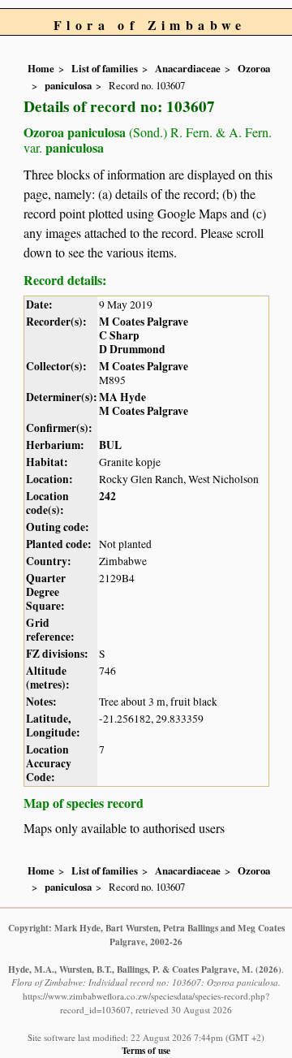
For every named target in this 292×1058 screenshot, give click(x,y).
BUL (110, 445)
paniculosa (68, 85)
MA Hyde (122, 397)
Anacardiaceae (188, 68)
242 (107, 496)
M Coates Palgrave (143, 321)
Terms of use (146, 1050)
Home (41, 68)
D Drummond (132, 349)
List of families (104, 68)
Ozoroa (254, 68)
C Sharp (119, 335)
